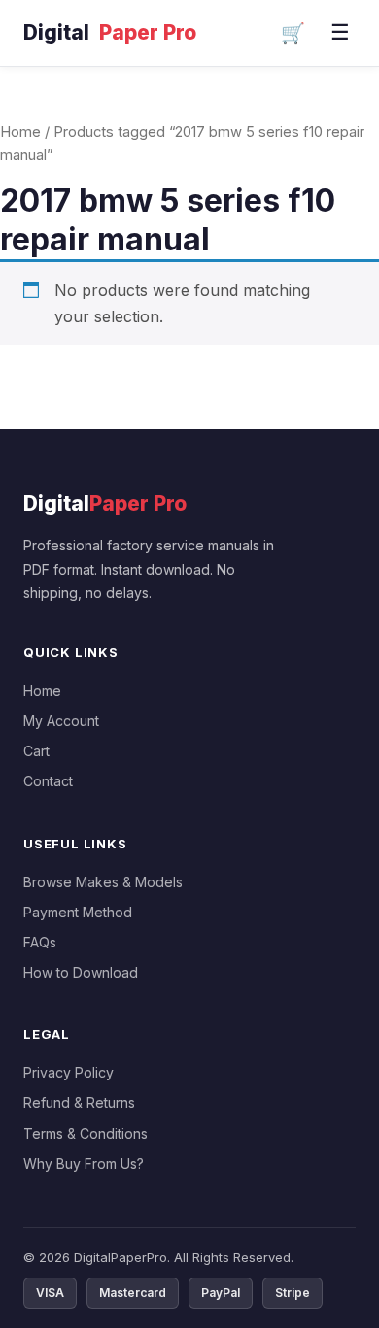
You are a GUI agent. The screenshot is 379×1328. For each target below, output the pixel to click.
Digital (109, 32)
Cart (36, 751)
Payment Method (77, 912)
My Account (61, 721)
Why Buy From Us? (83, 1163)
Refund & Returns (79, 1102)
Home (20, 132)
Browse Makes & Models (103, 882)
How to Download (80, 972)
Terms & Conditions (85, 1133)
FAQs (39, 942)
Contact (48, 781)
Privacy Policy (68, 1072)
